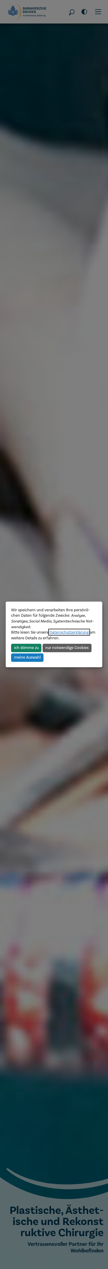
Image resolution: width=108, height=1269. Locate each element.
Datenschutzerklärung (69, 632)
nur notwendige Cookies (66, 647)
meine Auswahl (27, 657)
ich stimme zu (26, 647)
